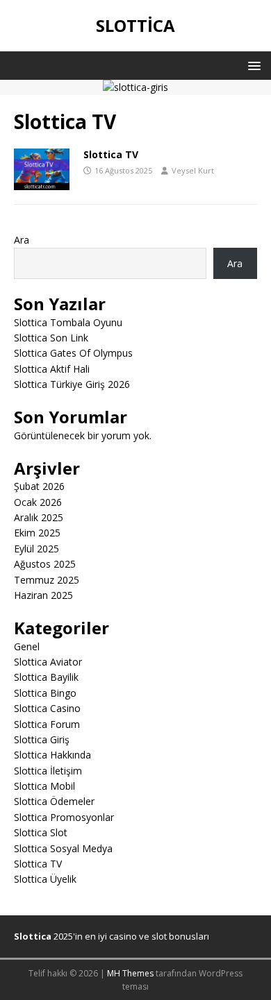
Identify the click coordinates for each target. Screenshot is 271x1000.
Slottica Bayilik (46, 677)
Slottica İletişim (48, 770)
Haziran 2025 (43, 595)
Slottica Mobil (44, 786)
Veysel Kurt (193, 170)
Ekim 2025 (37, 532)
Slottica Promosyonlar (64, 817)
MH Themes (130, 973)
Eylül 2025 (36, 548)
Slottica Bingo (45, 693)
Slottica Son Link (51, 337)
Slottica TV (110, 154)
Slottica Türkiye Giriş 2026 (72, 384)
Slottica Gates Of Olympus (73, 352)
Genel (27, 646)
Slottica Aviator (48, 661)
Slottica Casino (47, 708)
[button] (252, 65)
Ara (21, 239)
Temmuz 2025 (46, 579)
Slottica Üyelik (45, 878)
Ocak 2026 (38, 502)
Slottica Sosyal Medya (63, 848)
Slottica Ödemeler (54, 801)
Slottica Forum (47, 724)
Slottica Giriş (41, 739)
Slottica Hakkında (52, 754)
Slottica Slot (40, 832)
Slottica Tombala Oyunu (68, 322)
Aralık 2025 (38, 517)
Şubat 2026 (39, 486)
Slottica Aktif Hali (52, 368)
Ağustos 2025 (45, 563)
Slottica (32, 936)
